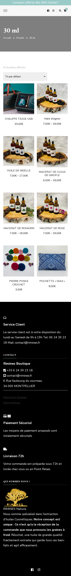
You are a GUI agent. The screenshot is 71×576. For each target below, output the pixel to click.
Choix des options (19, 96)
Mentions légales (15, 397)
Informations (11, 403)
